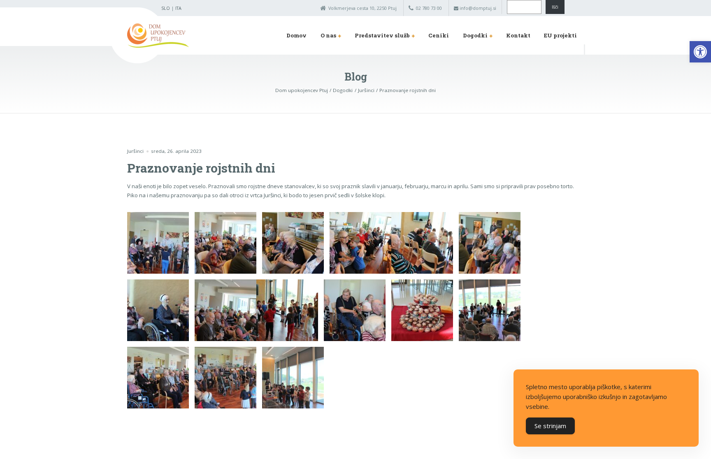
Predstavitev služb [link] (382, 35)
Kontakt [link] (518, 35)
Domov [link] (296, 35)
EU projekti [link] (560, 35)
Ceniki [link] (438, 35)
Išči (555, 7)
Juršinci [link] (135, 151)
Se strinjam (550, 426)
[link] (700, 51)
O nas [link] (328, 35)
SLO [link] (165, 8)
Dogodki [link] (475, 35)
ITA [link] (178, 8)
